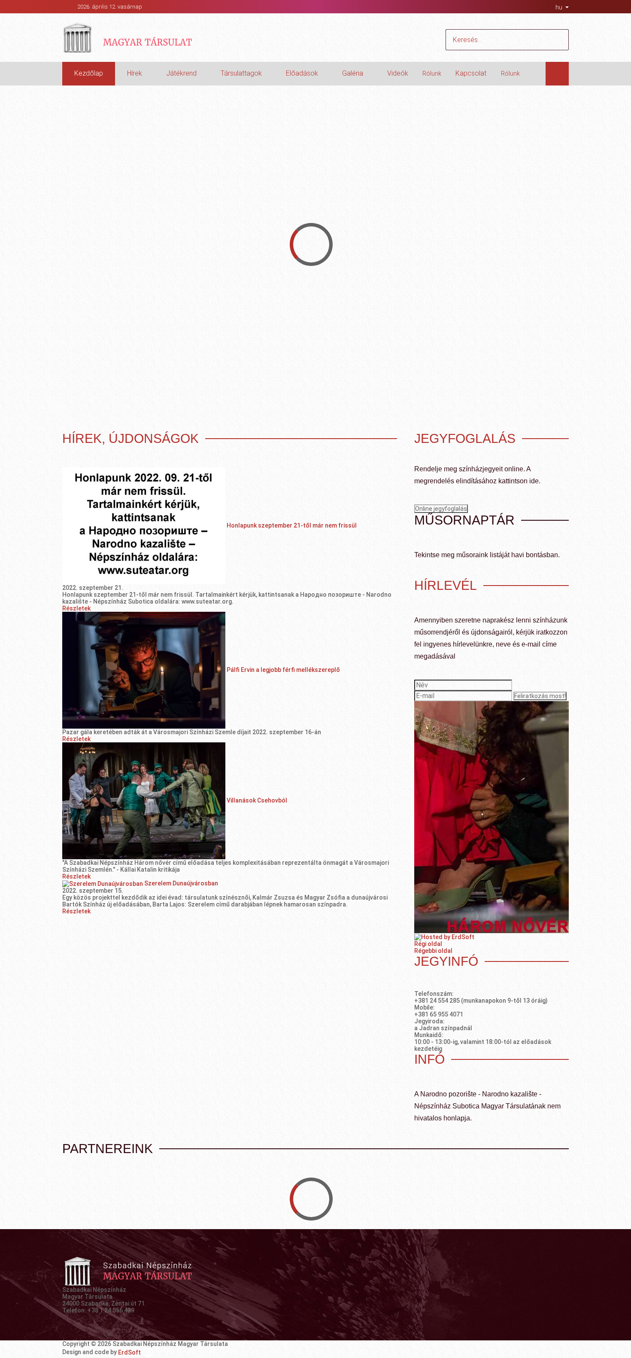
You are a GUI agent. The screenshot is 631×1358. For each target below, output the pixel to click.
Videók (397, 73)
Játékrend (181, 73)
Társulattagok (241, 73)
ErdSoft (130, 1352)
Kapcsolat (470, 73)
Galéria (352, 73)
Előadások (302, 73)
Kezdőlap (88, 73)
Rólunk (431, 73)
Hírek (134, 73)
